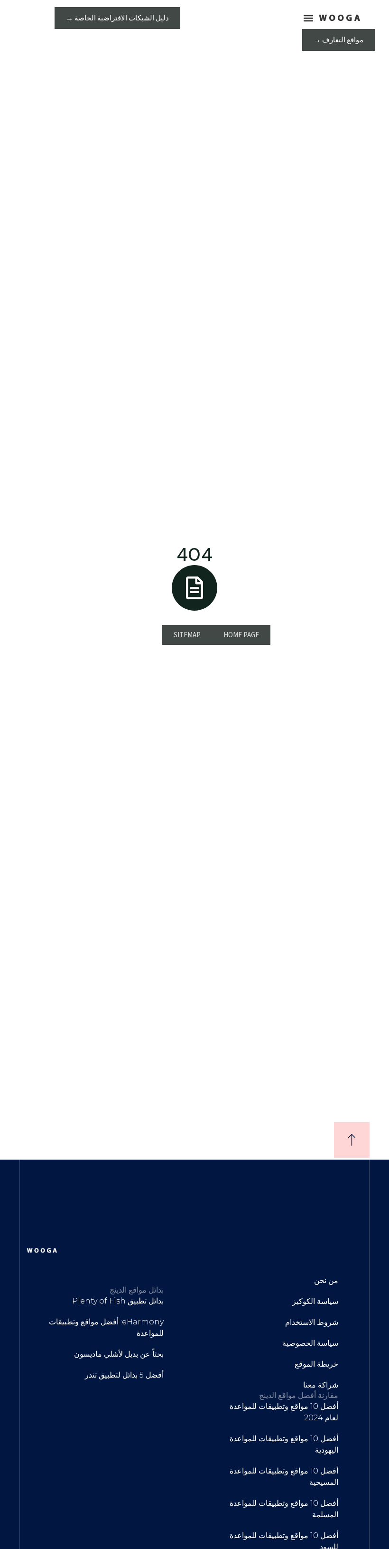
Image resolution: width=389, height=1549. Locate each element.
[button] (308, 18)
